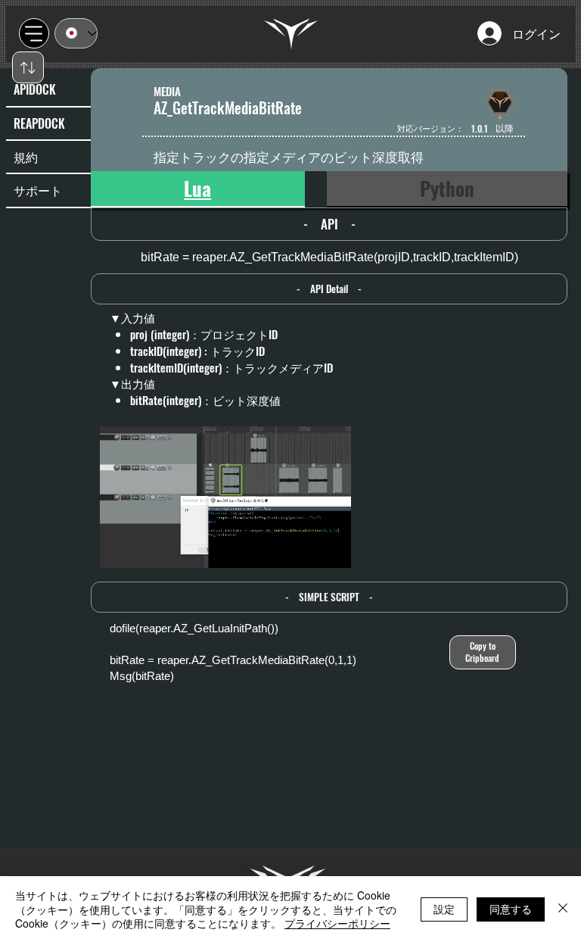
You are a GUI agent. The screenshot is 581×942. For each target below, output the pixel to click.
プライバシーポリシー (337, 923)
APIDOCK (35, 89)
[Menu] (34, 33)
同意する (510, 908)
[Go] (28, 67)
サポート (38, 190)
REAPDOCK (39, 123)
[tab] (198, 189)
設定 (444, 908)
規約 (26, 157)
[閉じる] (563, 909)
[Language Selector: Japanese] (76, 33)
